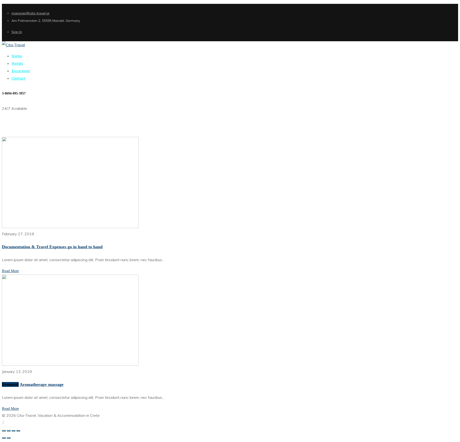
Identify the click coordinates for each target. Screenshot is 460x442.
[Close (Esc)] (4, 430)
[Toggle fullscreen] (13, 430)
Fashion (19, 133)
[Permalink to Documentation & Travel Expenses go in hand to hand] (70, 226)
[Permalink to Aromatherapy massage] (70, 364)
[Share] (9, 430)
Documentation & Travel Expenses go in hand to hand (52, 246)
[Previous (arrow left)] (4, 438)
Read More (10, 271)
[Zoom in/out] (18, 430)
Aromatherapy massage (41, 384)
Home (7, 133)
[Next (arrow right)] (9, 438)
